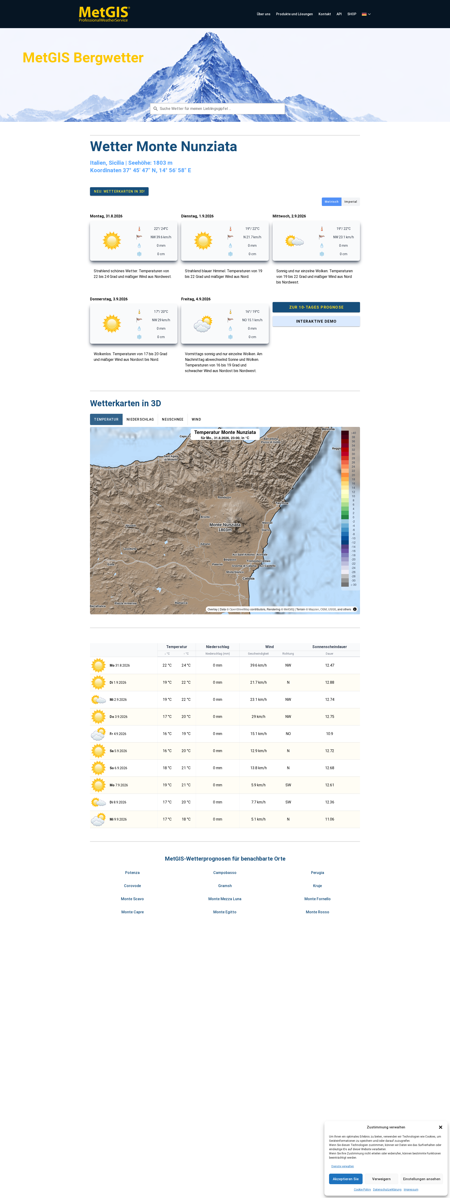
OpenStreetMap (239, 609)
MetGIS (288, 609)
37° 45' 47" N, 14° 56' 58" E (157, 170)
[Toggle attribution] (355, 609)
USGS (332, 609)
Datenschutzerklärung (387, 1189)
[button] (440, 1127)
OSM (323, 609)
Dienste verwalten (342, 1166)
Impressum (411, 1189)
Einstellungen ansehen (421, 1179)
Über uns (263, 14)
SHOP (351, 14)
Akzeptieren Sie (346, 1179)
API (339, 14)
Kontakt (325, 14)
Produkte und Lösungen (294, 14)
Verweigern (381, 1179)
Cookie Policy (362, 1189)
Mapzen (314, 609)
